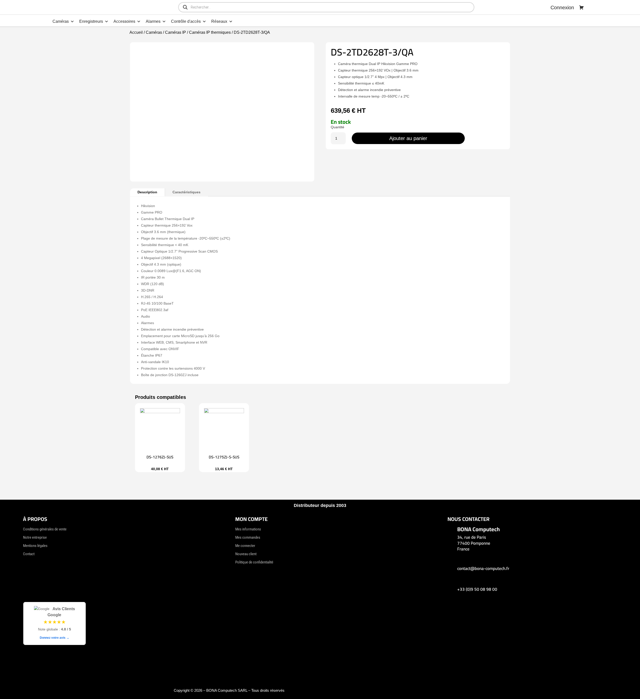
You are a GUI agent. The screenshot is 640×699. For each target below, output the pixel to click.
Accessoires (124, 21)
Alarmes (153, 21)
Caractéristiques (186, 192)
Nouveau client (245, 554)
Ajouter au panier (408, 138)
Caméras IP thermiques (210, 32)
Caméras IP (175, 32)
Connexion (562, 7)
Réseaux (219, 21)
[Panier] (581, 8)
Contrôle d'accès (186, 21)
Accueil (136, 32)
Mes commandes (247, 537)
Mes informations (248, 529)
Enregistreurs (91, 21)
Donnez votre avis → (54, 637)
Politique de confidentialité (254, 562)
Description (147, 192)
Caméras (60, 21)
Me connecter (245, 545)
